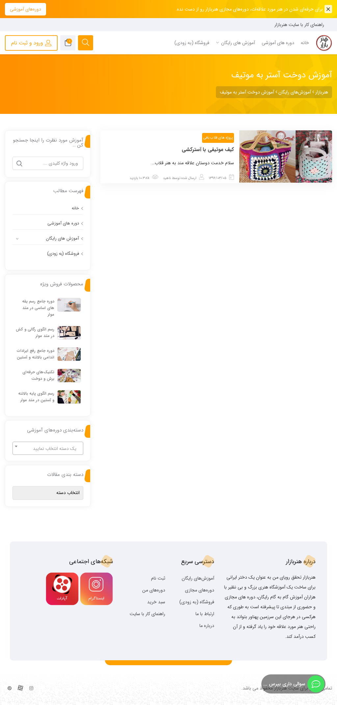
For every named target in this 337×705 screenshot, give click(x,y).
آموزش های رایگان (62, 238)
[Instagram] (31, 688)
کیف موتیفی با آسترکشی (208, 149)
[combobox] (48, 448)
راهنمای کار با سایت (147, 613)
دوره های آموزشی (63, 223)
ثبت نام (158, 578)
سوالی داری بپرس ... (284, 684)
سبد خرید (156, 602)
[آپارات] (20, 688)
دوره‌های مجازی (199, 590)
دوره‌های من (153, 590)
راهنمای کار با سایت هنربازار (299, 24)
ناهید (167, 178)
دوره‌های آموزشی (25, 9)
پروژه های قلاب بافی (218, 138)
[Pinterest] (10, 688)
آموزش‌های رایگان (198, 578)
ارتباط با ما (204, 613)
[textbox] (48, 448)
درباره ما (206, 625)
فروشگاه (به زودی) (63, 253)
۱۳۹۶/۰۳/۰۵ (217, 178)
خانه (75, 208)
